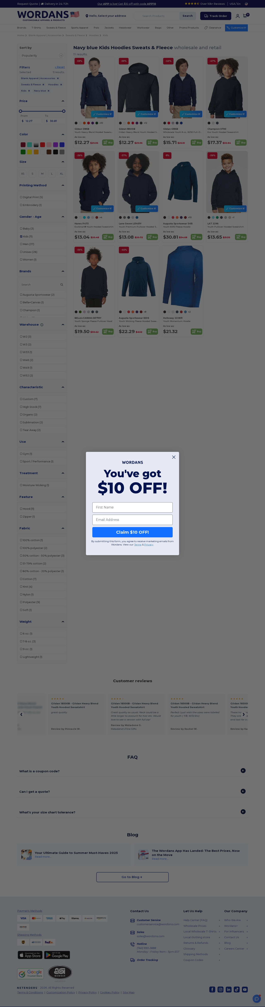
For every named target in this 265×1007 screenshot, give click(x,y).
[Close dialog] (173, 457)
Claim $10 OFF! (132, 532)
